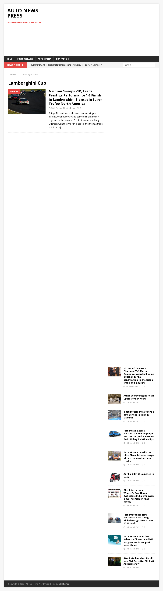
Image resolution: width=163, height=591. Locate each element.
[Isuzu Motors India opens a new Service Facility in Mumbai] (114, 415)
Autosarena (44, 59)
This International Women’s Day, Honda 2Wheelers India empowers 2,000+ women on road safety (139, 495)
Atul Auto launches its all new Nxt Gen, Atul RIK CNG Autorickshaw (139, 561)
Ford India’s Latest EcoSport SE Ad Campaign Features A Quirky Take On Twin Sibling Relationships (139, 435)
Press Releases (25, 59)
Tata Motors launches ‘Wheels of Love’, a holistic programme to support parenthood (139, 541)
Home (9, 59)
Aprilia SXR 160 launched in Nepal (139, 475)
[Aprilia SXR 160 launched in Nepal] (114, 477)
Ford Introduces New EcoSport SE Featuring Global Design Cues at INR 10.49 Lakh (138, 519)
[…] (62, 127)
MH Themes (64, 584)
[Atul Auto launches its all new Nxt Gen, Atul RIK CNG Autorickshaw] (114, 561)
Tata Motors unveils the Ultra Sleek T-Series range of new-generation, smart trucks (139, 457)
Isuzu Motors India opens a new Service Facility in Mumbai (139, 414)
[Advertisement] (110, 29)
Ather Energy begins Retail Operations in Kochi (139, 397)
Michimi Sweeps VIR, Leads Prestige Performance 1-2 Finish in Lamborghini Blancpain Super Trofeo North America (75, 97)
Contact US (62, 59)
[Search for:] (139, 64)
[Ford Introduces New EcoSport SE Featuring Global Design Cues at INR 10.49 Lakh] (114, 518)
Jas (73, 108)
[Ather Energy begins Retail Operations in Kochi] (114, 399)
